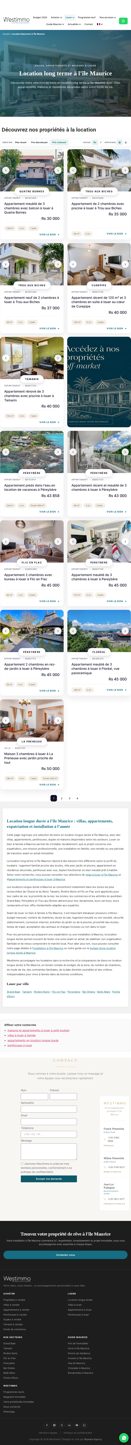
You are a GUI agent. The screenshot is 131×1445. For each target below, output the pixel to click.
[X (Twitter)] (62, 1425)
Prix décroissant (39, 142)
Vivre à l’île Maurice (78, 1348)
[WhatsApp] (84, 1425)
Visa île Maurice (76, 1363)
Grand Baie (13, 991)
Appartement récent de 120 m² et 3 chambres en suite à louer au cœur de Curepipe (98, 302)
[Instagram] (54, 1425)
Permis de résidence (79, 1353)
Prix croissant (59, 142)
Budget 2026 (40, 17)
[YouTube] (77, 1425)
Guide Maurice (54, 24)
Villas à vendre (11, 1304)
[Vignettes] (119, 142)
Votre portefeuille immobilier (18, 1401)
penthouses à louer (20, 1045)
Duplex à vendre (12, 1319)
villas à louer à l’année (22, 1035)
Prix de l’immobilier (78, 1343)
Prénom (54, 1090)
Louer (69, 17)
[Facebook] (47, 1425)
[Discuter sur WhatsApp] (124, 1438)
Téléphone (27, 1128)
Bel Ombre (88, 991)
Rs (95, 142)
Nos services (106, 17)
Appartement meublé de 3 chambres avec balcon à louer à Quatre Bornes (28, 208)
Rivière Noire (42, 991)
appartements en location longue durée (33, 1040)
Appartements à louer (80, 1309)
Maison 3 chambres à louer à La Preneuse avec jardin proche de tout (28, 758)
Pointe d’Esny (10, 1377)
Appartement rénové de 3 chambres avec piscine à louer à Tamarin (29, 395)
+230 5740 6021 (116, 1167)
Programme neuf (87, 17)
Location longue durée (80, 1299)
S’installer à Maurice (79, 1368)
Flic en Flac (59, 991)
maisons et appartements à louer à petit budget (38, 1030)
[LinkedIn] (69, 1425)
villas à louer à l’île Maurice (101, 874)
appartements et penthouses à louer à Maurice (37, 879)
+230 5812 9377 (116, 1199)
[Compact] (126, 142)
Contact (88, 24)
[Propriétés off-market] (99, 382)
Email (24, 1115)
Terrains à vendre (13, 1324)
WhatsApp (9, 1411)
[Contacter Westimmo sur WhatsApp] (123, 21)
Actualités (73, 24)
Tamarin (27, 991)
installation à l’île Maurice (48, 948)
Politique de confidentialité (78, 1432)
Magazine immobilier (14, 1396)
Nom (23, 1090)
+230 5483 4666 (113, 1139)
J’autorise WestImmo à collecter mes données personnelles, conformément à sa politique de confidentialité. (46, 1168)
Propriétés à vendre (14, 1299)
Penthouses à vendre (15, 1314)
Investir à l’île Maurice (80, 1358)
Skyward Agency (93, 1439)
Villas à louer (75, 1304)
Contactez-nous (65, 1254)
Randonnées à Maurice (80, 1372)
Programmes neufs (13, 1392)
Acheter (55, 17)
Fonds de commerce (14, 1329)
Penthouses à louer (78, 1314)
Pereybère (74, 991)
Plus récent (20, 142)
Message (26, 1140)
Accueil (6, 34)
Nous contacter (11, 1406)
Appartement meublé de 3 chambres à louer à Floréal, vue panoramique (95, 668)
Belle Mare (103, 991)
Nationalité (27, 1103)
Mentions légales (48, 1432)
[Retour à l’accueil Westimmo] (16, 21)
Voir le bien (49, 234)
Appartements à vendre (16, 1309)
